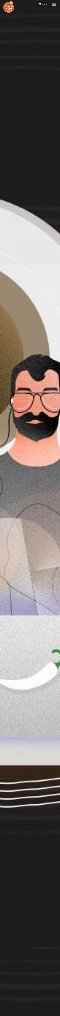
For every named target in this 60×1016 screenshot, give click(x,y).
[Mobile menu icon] (54, 4)
